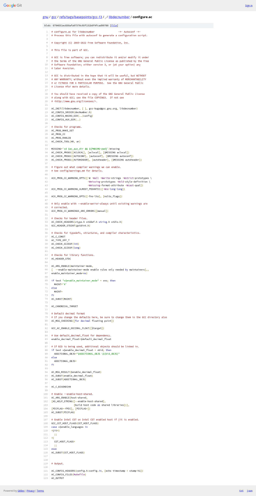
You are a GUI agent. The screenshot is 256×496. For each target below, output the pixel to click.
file (114, 25)
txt (241, 490)
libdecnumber (119, 17)
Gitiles (21, 490)
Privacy (30, 490)
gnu (45, 17)
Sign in (249, 5)
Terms (40, 490)
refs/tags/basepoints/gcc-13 (80, 17)
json (250, 490)
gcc (53, 17)
